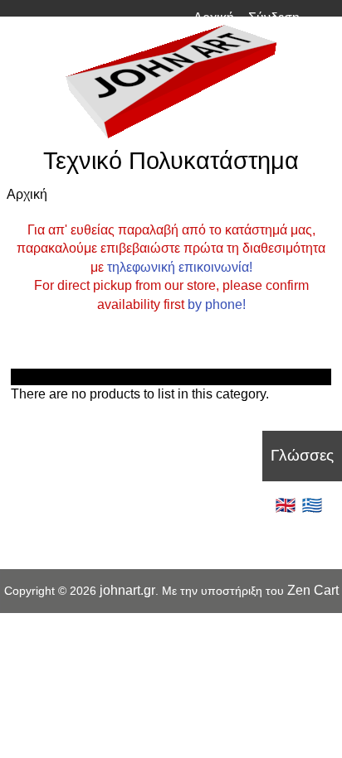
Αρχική (213, 18)
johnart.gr (127, 590)
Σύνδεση (274, 18)
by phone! (217, 304)
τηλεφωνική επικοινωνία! (179, 267)
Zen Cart (313, 590)
